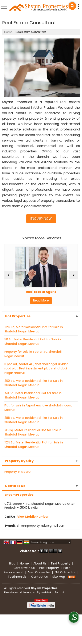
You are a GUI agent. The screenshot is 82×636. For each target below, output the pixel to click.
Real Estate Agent (39, 292)
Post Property (49, 568)
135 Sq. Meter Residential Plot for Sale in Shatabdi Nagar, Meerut (32, 432)
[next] (73, 275)
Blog (12, 563)
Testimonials (17, 577)
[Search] (72, 6)
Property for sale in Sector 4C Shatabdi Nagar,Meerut (33, 354)
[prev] (8, 275)
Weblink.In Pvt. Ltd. (52, 592)
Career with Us (24, 568)
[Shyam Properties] (38, 8)
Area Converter (39, 572)
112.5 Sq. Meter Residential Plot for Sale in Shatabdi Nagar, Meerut (33, 329)
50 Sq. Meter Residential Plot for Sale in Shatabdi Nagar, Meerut (32, 341)
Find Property (60, 563)
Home (8, 32)
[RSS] (71, 577)
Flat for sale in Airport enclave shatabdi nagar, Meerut (38, 407)
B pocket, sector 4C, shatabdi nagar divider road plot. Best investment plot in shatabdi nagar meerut (36, 368)
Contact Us (39, 577)
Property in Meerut (18, 472)
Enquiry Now (41, 218)
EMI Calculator (65, 572)
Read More (39, 300)
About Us (39, 563)
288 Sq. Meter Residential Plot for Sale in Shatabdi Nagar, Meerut (33, 420)
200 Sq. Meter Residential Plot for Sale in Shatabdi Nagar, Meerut (33, 383)
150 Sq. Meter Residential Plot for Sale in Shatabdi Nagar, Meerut (33, 395)
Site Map (58, 577)
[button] (33, 517)
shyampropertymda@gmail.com (41, 526)
